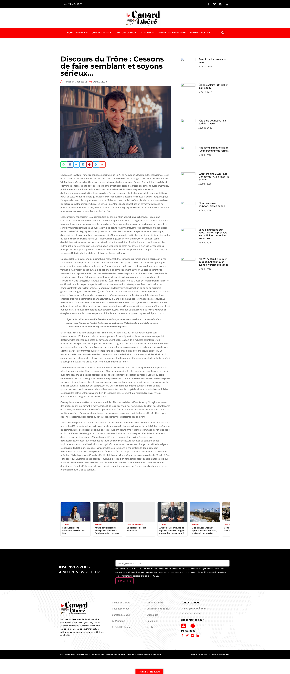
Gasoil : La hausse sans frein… (212, 61)
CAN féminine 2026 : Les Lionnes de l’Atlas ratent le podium (213, 176)
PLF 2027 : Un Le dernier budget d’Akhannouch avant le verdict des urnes (213, 261)
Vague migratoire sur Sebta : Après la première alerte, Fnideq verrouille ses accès (212, 234)
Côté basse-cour (101, 32)
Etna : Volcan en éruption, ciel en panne (211, 204)
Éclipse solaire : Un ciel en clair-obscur (213, 86)
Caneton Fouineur (125, 32)
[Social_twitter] (214, 4)
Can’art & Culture (200, 32)
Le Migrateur (147, 32)
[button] (222, 32)
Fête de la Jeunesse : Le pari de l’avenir (212, 122)
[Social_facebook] (208, 4)
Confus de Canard (77, 32)
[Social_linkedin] (227, 4)
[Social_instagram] (220, 4)
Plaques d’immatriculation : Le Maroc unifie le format (213, 149)
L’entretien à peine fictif (172, 32)
